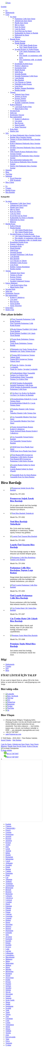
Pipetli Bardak (20, 70)
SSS (7, 133)
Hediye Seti (14, 131)
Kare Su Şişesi (20, 27)
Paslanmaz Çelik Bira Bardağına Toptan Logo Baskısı (21, 570)
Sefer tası (13, 113)
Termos (12, 92)
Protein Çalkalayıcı (21, 66)
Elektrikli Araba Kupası (23, 84)
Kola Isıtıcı (14, 129)
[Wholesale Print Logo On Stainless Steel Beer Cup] (23, 560)
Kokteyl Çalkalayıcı (22, 119)
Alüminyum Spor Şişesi (23, 21)
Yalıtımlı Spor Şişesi (22, 94)
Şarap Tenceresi (20, 127)
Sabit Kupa (19, 72)
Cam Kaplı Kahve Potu (23, 107)
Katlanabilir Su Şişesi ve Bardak (26, 33)
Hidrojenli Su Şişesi (22, 35)
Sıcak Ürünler (6, 740)
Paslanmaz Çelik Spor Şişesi (25, 19)
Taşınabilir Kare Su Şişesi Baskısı (22, 477)
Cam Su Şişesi (20, 29)
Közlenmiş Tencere (17, 115)
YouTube (9, 174)
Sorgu (3, 684)
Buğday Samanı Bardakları (24, 88)
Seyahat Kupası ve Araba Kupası (27, 49)
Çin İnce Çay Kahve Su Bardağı (22, 395)
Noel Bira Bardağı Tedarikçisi (18, 522)
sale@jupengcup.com (13, 734)
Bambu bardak (20, 90)
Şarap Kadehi (20, 125)
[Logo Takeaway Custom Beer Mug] (23, 536)
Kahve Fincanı (20, 41)
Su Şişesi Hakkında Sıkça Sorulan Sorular (25, 135)
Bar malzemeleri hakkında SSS (21, 160)
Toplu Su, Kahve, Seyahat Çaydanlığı (23, 369)
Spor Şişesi (34, 744)
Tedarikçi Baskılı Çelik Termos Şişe (23, 413)
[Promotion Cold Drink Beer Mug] (23, 490)
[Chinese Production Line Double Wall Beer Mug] (23, 610)
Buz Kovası (19, 123)
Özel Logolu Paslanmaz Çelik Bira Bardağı (21, 596)
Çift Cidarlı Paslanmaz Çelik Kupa (27, 236)
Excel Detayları (15, 178)
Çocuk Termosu (20, 100)
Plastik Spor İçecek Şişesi (17, 746)
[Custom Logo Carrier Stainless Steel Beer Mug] (23, 587)
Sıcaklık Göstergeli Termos (24, 103)
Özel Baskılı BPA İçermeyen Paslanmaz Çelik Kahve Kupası (21, 460)
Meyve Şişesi (19, 25)
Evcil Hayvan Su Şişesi (23, 31)
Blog (7, 172)
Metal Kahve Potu (21, 109)
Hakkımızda (10, 13)
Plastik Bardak (20, 43)
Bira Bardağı (19, 80)
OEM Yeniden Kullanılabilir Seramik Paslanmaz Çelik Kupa (23, 388)
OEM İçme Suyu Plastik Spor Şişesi (23, 451)
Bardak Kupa (15, 39)
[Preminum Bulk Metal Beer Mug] (23, 635)
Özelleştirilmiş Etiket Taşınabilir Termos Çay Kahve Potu (21, 378)
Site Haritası (16, 740)
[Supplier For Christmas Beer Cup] (22, 513)
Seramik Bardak (20, 74)
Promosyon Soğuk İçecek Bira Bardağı (22, 499)
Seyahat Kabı (15, 111)
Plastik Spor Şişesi (21, 23)
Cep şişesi (18, 121)
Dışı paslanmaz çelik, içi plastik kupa (28, 240)
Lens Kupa (19, 86)
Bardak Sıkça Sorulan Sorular (21, 137)
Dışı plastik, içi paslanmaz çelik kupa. (28, 238)
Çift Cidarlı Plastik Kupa (28, 45)
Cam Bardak (19, 78)
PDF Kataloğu (15, 180)
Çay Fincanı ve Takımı (23, 82)
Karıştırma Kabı (20, 68)
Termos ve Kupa (21, 96)
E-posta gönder (6, 750)
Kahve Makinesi (16, 105)
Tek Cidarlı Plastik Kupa (28, 47)
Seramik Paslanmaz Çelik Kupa (26, 76)
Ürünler (8, 188)
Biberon (18, 37)
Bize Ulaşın (10, 182)
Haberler (9, 170)
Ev (7, 10)
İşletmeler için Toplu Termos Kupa (22, 351)
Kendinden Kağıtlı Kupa (24, 64)
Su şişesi (13, 17)
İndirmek (9, 176)
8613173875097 (13, 754)
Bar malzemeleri (16, 117)
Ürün (7, 15)
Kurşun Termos (20, 98)
